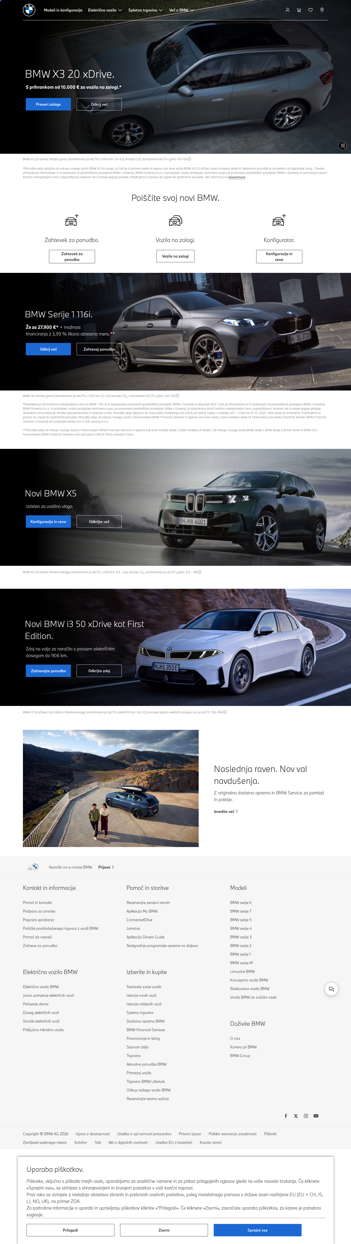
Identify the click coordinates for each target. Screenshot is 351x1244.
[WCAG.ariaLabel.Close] (316, 965)
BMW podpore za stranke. (277, 984)
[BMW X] (295, 1116)
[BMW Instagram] (305, 1116)
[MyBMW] (288, 10)
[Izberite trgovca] (322, 10)
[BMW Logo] (29, 10)
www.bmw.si (236, 177)
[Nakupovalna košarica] (299, 10)
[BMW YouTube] (315, 1116)
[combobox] (331, 989)
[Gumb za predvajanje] (343, 145)
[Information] (189, 159)
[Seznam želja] (311, 10)
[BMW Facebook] (285, 1116)
